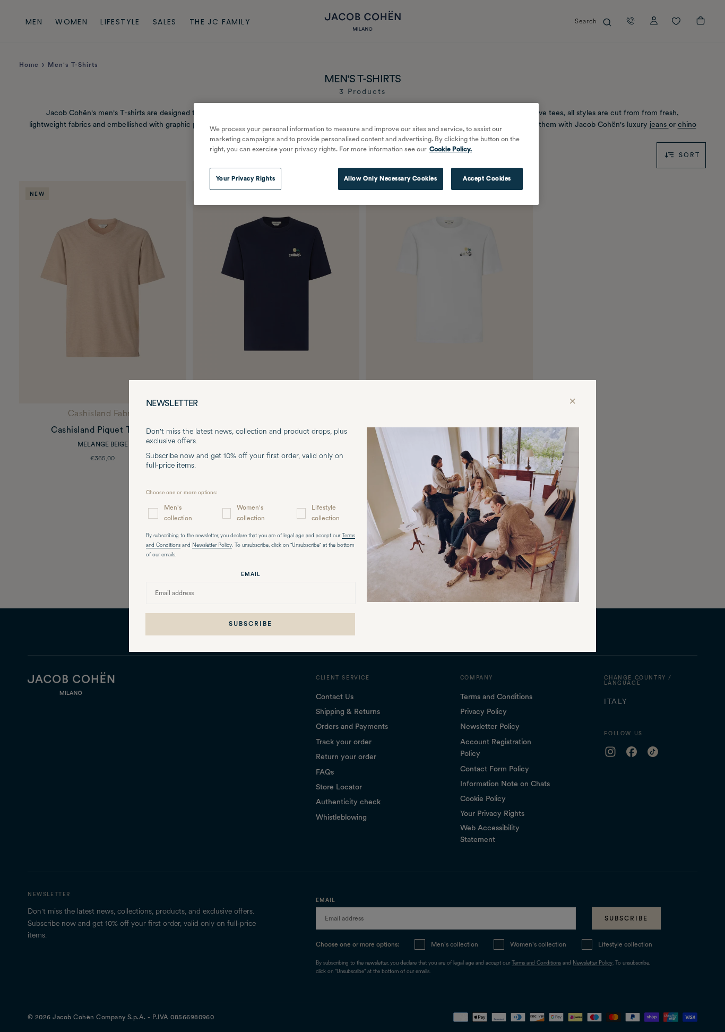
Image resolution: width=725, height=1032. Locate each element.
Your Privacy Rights (245, 178)
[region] (366, 154)
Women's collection (251, 512)
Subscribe (250, 623)
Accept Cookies (487, 178)
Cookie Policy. (450, 149)
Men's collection (178, 512)
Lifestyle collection (326, 512)
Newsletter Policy (212, 545)
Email (251, 574)
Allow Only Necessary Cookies (390, 178)
